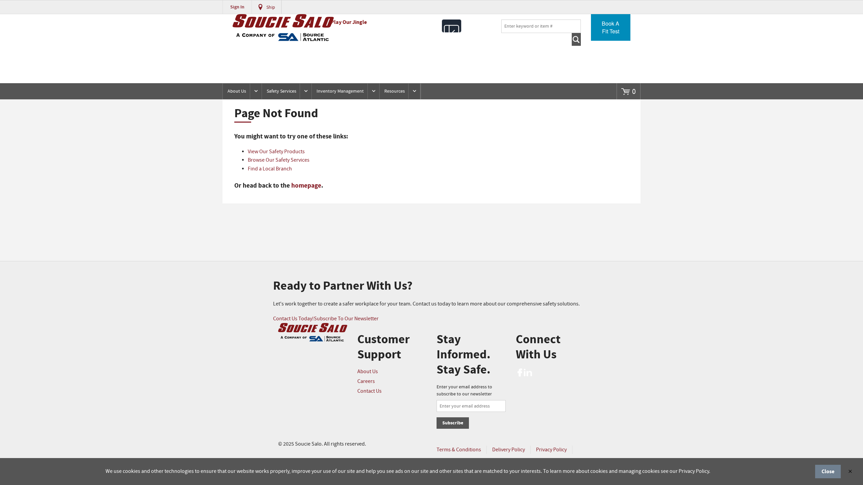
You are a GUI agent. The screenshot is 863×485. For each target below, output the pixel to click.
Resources (394, 91)
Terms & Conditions (459, 449)
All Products (452, 26)
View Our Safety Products (276, 151)
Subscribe (452, 423)
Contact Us (369, 391)
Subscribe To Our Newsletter (346, 318)
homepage (306, 185)
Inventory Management (340, 91)
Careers (366, 381)
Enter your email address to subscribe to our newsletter (464, 390)
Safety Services (281, 91)
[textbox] (541, 26)
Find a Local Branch (270, 168)
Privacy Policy (551, 449)
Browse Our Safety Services (278, 160)
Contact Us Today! (293, 318)
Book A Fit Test (610, 27)
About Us (237, 91)
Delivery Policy (508, 449)
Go (576, 39)
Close (828, 471)
